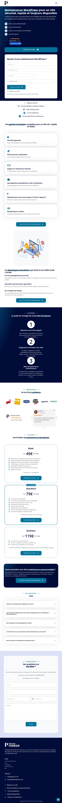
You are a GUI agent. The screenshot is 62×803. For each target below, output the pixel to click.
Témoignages (7, 764)
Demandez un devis (30, 478)
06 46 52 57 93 (40, 675)
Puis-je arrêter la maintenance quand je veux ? (20, 640)
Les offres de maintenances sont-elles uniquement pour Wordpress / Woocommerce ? (27, 613)
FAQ (5, 768)
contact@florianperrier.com (15, 779)
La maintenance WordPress (10, 761)
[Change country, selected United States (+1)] (33, 699)
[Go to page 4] (46, 427)
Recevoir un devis (15, 87)
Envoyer (31, 724)
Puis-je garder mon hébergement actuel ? (19, 623)
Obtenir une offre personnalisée (30, 580)
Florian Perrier (15, 415)
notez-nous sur (14, 43)
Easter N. (41, 411)
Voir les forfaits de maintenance (30, 224)
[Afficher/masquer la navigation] (56, 3)
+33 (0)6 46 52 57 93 (12, 777)
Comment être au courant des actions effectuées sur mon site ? (26, 632)
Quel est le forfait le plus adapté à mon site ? (20, 604)
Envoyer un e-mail (29, 49)
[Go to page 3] (45, 427)
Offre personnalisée (9, 766)
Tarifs (6, 763)
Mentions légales (38, 801)
